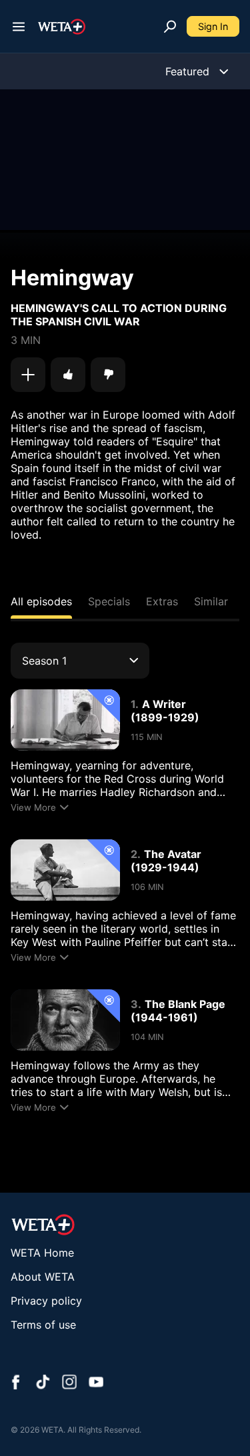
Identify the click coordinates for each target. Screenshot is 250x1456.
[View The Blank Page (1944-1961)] (65, 1020)
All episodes (41, 601)
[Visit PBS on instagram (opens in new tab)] (69, 1383)
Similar (211, 601)
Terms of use (43, 1324)
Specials (109, 601)
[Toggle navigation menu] (18, 26)
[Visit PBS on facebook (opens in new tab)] (16, 1383)
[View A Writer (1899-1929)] (65, 720)
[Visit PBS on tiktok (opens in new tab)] (43, 1383)
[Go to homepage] (61, 27)
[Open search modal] (170, 27)
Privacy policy (46, 1300)
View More (33, 807)
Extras (162, 601)
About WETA (43, 1276)
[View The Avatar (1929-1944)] (65, 870)
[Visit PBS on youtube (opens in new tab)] (96, 1383)
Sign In (213, 26)
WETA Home (42, 1252)
